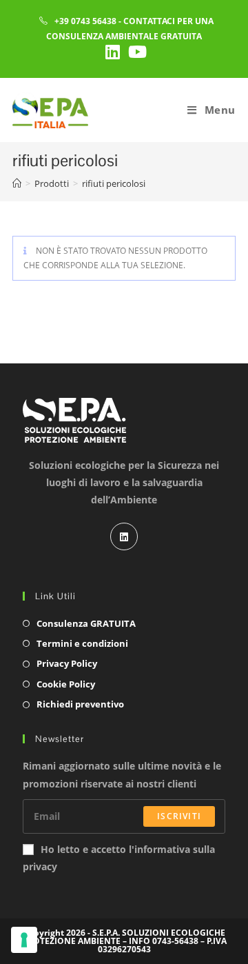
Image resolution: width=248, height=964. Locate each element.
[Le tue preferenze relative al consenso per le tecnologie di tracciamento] (24, 940)
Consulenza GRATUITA (86, 623)
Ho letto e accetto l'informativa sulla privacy (119, 858)
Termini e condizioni (82, 643)
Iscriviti (179, 816)
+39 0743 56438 (85, 21)
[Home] (16, 183)
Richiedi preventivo (80, 704)
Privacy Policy (67, 663)
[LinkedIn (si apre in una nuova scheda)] (112, 51)
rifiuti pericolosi (113, 183)
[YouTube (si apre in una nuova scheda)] (135, 51)
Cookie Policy (66, 684)
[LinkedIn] (124, 536)
